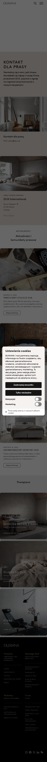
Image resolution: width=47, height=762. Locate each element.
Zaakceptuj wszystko (23, 385)
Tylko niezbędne (23, 393)
